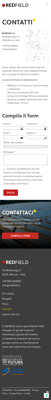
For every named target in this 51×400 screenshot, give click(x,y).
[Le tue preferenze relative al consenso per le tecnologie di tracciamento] (46, 395)
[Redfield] (15, 5)
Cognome (32, 123)
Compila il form (20, 235)
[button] (10, 193)
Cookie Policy (15, 393)
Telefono (31, 133)
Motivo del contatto (13, 142)
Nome (6, 123)
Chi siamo (8, 293)
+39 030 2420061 (11, 281)
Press (5, 304)
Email (6, 133)
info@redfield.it (9, 49)
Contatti (7, 309)
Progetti (7, 299)
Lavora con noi (10, 314)
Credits (27, 393)
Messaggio (8, 151)
